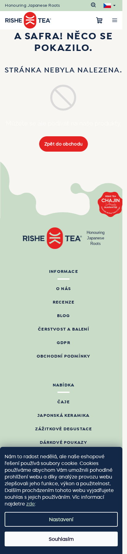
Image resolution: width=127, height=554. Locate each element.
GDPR (63, 343)
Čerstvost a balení (63, 329)
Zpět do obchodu (63, 144)
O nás (63, 289)
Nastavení (61, 519)
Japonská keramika (63, 415)
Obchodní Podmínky (63, 356)
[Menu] (114, 20)
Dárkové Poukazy (64, 442)
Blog (63, 316)
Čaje (63, 402)
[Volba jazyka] (109, 5)
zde (30, 503)
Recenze (63, 302)
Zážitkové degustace (63, 429)
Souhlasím (61, 539)
